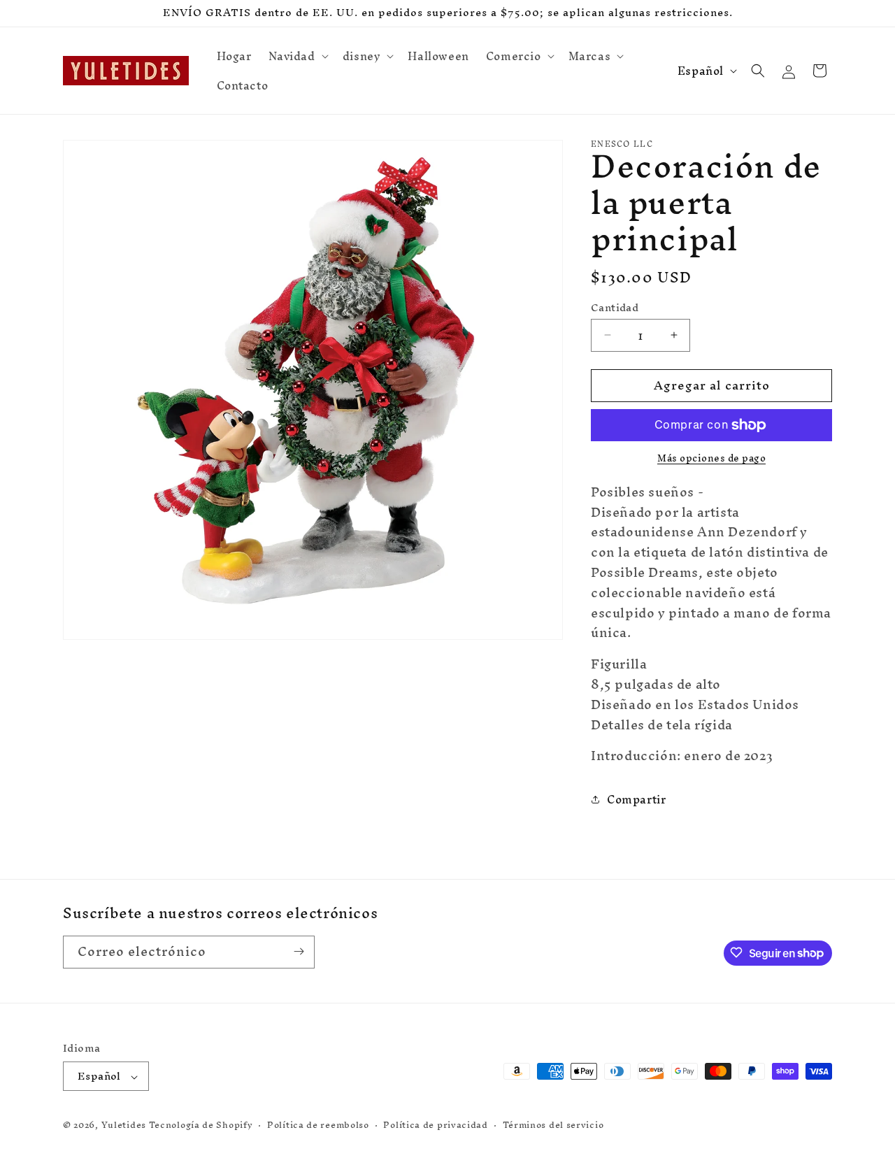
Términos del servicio (553, 1125)
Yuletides (123, 1125)
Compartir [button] (636, 799)
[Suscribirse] (298, 951)
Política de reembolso (318, 1125)
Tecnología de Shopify (201, 1125)
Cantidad (614, 308)
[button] (297, 56)
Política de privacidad (435, 1125)
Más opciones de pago (711, 458)
